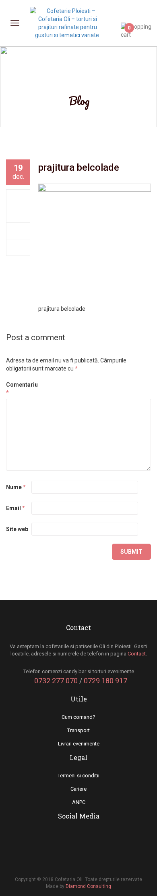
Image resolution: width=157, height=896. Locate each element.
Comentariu (18, 388)
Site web (17, 529)
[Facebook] (18, 198)
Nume (16, 487)
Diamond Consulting (88, 886)
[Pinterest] (18, 247)
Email (15, 508)
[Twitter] (18, 214)
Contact (137, 654)
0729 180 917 (105, 680)
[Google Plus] (18, 231)
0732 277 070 (56, 680)
